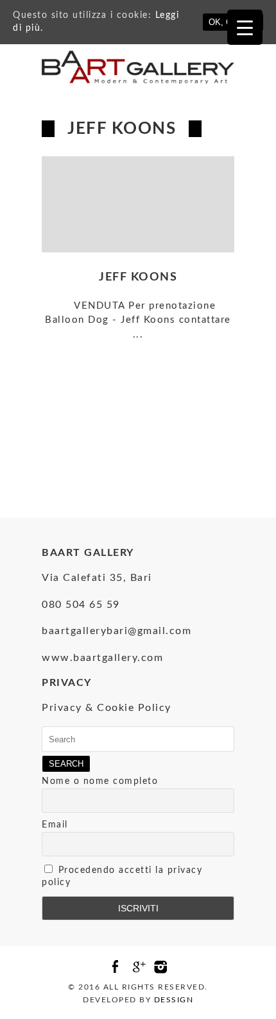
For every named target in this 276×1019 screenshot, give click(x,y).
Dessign (174, 1000)
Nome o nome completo (100, 781)
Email (55, 824)
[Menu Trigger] (245, 27)
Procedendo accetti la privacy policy (122, 877)
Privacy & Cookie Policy (106, 708)
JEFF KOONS (138, 277)
